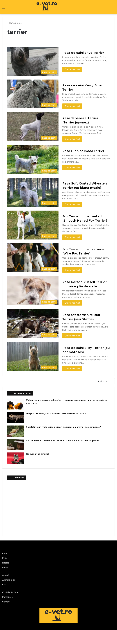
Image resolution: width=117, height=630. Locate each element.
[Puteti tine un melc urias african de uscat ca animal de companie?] (15, 431)
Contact (6, 601)
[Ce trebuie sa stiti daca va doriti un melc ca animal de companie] (15, 444)
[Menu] (3, 8)
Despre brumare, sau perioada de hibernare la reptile (56, 413)
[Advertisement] (58, 505)
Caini (4, 553)
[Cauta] (113, 8)
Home (12, 23)
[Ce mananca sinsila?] (15, 458)
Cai (3, 584)
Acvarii (5, 575)
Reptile (5, 563)
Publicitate (7, 597)
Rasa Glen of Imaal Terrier (83, 151)
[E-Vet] (35, 7)
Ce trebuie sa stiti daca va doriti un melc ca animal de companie (62, 440)
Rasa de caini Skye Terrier (83, 53)
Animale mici (8, 580)
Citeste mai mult (72, 69)
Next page (102, 381)
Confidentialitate (10, 592)
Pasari (5, 567)
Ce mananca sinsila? (37, 454)
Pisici (4, 558)
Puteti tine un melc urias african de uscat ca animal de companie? (63, 427)
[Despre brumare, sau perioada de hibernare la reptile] (15, 417)
